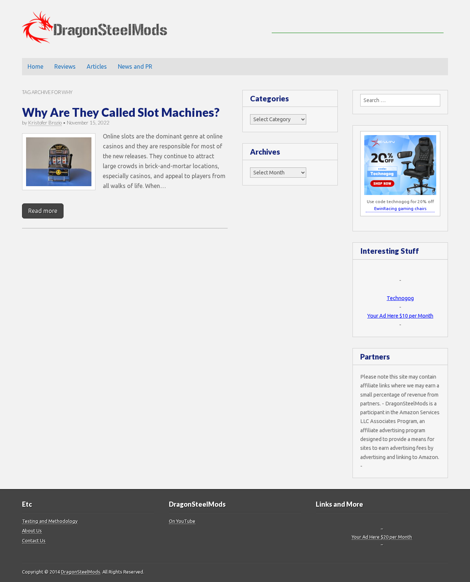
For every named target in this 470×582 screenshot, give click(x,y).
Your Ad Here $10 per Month (400, 316)
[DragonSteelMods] (100, 29)
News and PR (135, 66)
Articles (97, 66)
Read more (42, 210)
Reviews (65, 66)
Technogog (400, 298)
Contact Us (34, 540)
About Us (32, 530)
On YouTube (182, 521)
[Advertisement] (358, 22)
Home (35, 66)
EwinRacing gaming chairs (400, 208)
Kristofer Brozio (45, 123)
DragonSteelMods (80, 571)
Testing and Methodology (49, 521)
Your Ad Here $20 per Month (382, 536)
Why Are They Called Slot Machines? (121, 112)
